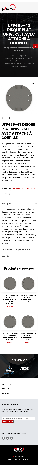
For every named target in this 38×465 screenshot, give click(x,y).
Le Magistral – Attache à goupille (17, 58)
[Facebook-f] (3, 438)
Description (6, 203)
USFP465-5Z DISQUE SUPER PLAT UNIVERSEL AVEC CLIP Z (28, 298)
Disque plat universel (17, 61)
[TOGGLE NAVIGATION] (30, 7)
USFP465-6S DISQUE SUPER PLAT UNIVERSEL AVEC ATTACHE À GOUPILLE (10, 299)
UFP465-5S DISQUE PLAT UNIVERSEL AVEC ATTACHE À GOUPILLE (10, 336)
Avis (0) (5, 256)
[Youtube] (11, 438)
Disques (21, 56)
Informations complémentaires (16, 249)
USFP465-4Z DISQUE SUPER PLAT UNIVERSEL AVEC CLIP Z (28, 336)
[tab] (19, 203)
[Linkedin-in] (7, 438)
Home (13, 56)
